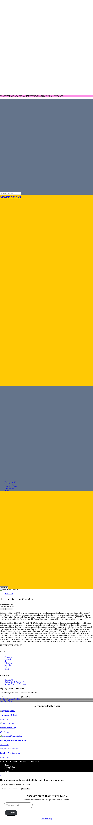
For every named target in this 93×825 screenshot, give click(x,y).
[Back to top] (46, 92)
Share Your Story (11, 486)
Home (7, 765)
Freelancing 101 (10, 482)
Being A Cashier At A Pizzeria (15, 684)
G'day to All (9, 680)
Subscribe (4, 587)
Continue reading (46, 819)
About (7, 490)
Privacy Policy (10, 767)
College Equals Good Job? (14, 682)
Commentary (9, 488)
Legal (7, 771)
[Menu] (46, 292)
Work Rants (9, 484)
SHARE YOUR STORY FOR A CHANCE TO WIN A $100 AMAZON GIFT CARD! (32, 96)
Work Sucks (10, 197)
